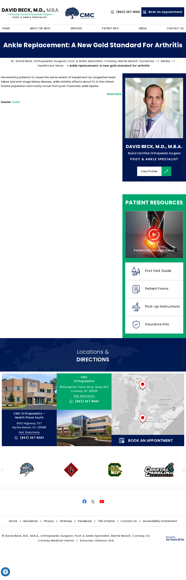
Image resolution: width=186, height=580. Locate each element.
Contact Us (175, 28)
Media (143, 28)
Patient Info (110, 28)
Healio (16, 102)
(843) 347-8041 (128, 12)
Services (76, 28)
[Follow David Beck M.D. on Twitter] (93, 501)
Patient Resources (154, 203)
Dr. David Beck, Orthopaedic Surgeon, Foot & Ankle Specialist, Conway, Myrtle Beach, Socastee (83, 61)
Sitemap (66, 521)
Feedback (85, 521)
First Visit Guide (158, 270)
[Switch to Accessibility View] (5, 571)
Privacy (49, 521)
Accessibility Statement (160, 521)
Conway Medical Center (56, 540)
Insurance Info (157, 324)
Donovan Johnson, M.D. (97, 540)
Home (6, 28)
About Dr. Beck (40, 28)
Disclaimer (30, 521)
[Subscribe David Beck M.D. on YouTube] (102, 501)
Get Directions (84, 396)
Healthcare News (51, 65)
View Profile (149, 171)
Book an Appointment (165, 12)
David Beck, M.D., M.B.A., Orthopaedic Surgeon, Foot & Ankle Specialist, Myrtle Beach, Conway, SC (77, 536)
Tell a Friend (106, 521)
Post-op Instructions (162, 306)
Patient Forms (156, 288)
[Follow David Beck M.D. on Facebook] (84, 501)
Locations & (93, 356)
